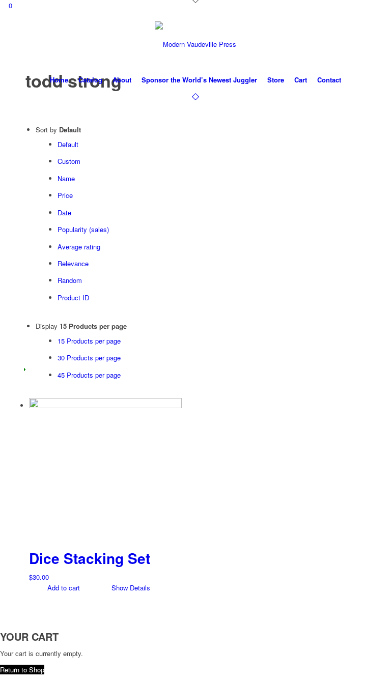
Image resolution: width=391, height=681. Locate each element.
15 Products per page (89, 341)
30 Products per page (89, 357)
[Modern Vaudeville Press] (195, 44)
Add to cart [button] (62, 587)
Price (65, 195)
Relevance (73, 263)
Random (70, 280)
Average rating (79, 246)
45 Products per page (89, 375)
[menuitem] (59, 80)
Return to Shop (22, 669)
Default (68, 144)
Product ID (73, 297)
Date (64, 212)
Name (66, 178)
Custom (69, 161)
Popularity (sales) (83, 229)
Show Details (129, 587)
